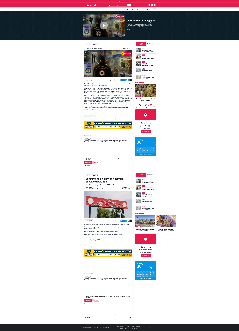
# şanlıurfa (87, 119)
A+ (116, 80)
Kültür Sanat (122, 9)
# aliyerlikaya (128, 119)
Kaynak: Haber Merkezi (90, 116)
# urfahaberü (119, 119)
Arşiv (132, 326)
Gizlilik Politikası (123, 328)
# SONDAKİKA (101, 247)
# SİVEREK (94, 247)
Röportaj (133, 9)
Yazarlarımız (120, 326)
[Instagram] (155, 327)
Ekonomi (142, 9)
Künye (127, 326)
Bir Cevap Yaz (87, 135)
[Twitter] (152, 327)
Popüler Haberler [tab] (141, 44)
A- (119, 80)
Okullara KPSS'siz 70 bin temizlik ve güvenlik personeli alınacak (148, 58)
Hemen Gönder (145, 255)
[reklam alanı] (108, 125)
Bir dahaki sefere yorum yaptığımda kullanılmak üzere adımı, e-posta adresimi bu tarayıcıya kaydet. (108, 159)
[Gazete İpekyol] (91, 5)
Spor (138, 9)
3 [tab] (145, 107)
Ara (129, 5)
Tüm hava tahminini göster (146, 156)
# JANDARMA (108, 247)
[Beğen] (107, 80)
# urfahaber (95, 119)
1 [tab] (140, 107)
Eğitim (128, 9)
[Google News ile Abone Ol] (88, 80)
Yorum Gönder (88, 162)
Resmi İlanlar (92, 9)
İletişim (138, 326)
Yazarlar (86, 9)
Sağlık (147, 9)
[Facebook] (149, 327)
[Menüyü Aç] (84, 5)
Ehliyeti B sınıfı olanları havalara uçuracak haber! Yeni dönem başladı (148, 72)
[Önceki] (137, 110)
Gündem (99, 9)
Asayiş (116, 9)
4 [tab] (148, 107)
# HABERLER (115, 247)
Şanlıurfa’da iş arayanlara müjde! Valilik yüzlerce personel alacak (148, 79)
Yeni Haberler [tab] (150, 43)
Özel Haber (110, 9)
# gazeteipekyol (110, 119)
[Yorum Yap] (113, 80)
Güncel (143, 55)
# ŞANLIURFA (87, 247)
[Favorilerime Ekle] (111, 80)
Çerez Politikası (133, 328)
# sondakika (102, 119)
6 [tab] (145, 109)
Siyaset (104, 9)
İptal (92, 273)
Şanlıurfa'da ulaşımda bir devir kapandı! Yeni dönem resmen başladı (148, 65)
